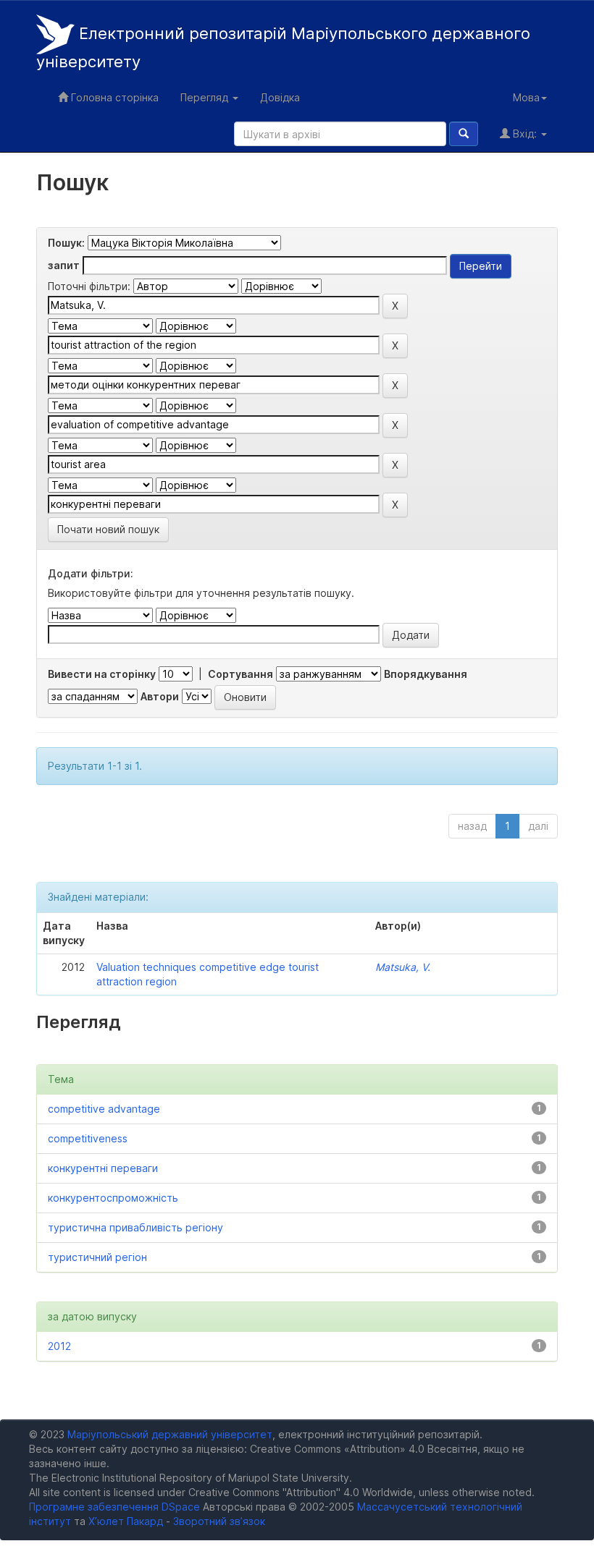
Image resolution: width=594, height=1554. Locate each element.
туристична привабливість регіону (135, 1227)
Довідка (280, 97)
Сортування (240, 674)
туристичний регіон (97, 1257)
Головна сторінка (113, 97)
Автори (160, 696)
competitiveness (87, 1138)
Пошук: (66, 243)
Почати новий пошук (108, 529)
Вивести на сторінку (102, 674)
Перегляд (205, 97)
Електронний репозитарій (283, 48)
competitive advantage (104, 1109)
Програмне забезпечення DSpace (114, 1506)
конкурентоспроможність (113, 1198)
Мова (526, 97)
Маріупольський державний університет (169, 1434)
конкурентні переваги (103, 1168)
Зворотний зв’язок (219, 1521)
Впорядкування (425, 674)
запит (64, 265)
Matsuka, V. (402, 967)
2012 (59, 1346)
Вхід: (525, 133)
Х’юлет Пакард (125, 1521)
